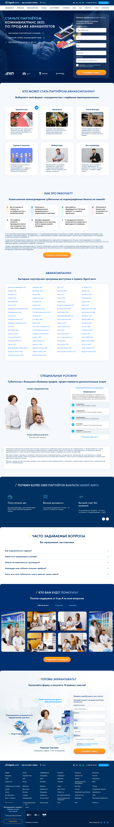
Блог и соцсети (10, 798)
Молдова (8, 775)
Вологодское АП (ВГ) (64, 309)
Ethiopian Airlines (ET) (15, 341)
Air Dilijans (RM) (37, 319)
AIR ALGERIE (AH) (87, 337)
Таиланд (60, 781)
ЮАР (6, 778)
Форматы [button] (20, 8)
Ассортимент (44, 798)
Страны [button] (43, 8)
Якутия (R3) (36, 294)
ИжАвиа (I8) (61, 301)
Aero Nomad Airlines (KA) (40, 330)
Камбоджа (60, 775)
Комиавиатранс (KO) (15, 312)
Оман (59, 786)
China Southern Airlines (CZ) (66, 351)
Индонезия (96, 778)
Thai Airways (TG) (63, 344)
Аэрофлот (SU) (37, 287)
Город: (78, 49)
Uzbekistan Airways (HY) (40, 334)
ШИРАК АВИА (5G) (88, 319)
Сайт (94, 795)
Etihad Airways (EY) (88, 348)
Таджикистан (27, 775)
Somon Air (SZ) (13, 334)
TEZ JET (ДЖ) (86, 326)
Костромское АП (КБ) (89, 309)
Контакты (105, 8)
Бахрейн (43, 781)
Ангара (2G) (36, 305)
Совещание (72, 605)
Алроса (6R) (61, 298)
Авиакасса (43, 795)
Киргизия (95, 773)
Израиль (43, 786)
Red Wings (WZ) (37, 291)
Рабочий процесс (43, 605)
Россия (94, 775)
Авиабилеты (9, 8)
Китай (24, 773)
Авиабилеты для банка (82, 792)
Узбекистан (79, 775)
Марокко (26, 786)
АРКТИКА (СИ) (87, 316)
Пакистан (60, 792)
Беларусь (78, 773)
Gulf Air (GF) (12, 344)
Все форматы (9, 795)
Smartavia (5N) (86, 294)
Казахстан (8, 781)
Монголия (26, 789)
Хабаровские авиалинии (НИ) (18, 309)
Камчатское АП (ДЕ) (88, 312)
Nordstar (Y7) (12, 294)
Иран (41, 778)
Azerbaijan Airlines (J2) (15, 319)
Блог (74, 8)
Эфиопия (60, 778)
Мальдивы (43, 792)
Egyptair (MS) (36, 337)
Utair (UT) (60, 287)
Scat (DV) (11, 326)
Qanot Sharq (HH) (63, 334)
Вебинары (78, 798)
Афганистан (44, 789)
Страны (25, 795)
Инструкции (44, 802)
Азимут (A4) (12, 298)
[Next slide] (107, 518)
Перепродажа (27, 798)
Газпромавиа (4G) (38, 309)
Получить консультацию (57, 255)
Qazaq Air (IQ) (61, 323)
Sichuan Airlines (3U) (39, 355)
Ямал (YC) (60, 294)
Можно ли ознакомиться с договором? (22, 562)
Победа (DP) (12, 291)
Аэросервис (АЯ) (63, 312)
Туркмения (43, 775)
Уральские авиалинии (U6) (17, 287)
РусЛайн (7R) (36, 301)
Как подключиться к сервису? (18, 550)
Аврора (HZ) (86, 301)
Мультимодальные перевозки (63, 798)
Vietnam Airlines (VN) (39, 351)
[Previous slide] (103, 518)
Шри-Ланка (61, 789)
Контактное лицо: (81, 26)
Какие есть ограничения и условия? (21, 556)
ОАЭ (24, 778)
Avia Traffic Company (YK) (41, 326)
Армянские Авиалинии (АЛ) (17, 323)
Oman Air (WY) (86, 344)
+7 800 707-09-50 (91, 2)
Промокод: (79, 57)
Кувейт (7, 789)
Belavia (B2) (36, 323)
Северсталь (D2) (38, 298)
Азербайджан (44, 773)
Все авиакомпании (63, 795)
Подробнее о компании (57, 659)
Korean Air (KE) (37, 344)
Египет (77, 778)
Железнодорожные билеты (29, 803)
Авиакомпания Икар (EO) (65, 316)
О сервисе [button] (66, 8)
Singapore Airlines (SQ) (15, 351)
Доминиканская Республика (80, 782)
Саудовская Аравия (99, 789)
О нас (97, 8)
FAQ (80, 8)
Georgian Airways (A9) (64, 348)
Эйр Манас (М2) (13, 330)
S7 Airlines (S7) (86, 287)
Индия (7, 773)
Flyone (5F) (60, 330)
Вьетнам (78, 786)
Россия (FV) (12, 316)
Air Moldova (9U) (87, 330)
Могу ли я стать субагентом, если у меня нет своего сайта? (32, 574)
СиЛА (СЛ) (85, 305)
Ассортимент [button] (54, 8)
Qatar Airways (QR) (88, 341)
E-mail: (78, 41)
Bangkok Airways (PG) (89, 351)
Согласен (89, 65)
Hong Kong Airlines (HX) (15, 355)
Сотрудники (59, 605)
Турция (77, 789)
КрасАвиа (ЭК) (86, 298)
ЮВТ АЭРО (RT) (13, 301)
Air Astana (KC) (86, 323)
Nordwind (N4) (62, 291)
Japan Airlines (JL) (38, 341)
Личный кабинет (103, 2)
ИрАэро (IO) (86, 291)
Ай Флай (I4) (36, 316)
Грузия (94, 786)
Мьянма (25, 792)
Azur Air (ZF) (12, 305)
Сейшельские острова (12, 786)
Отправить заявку (91, 72)
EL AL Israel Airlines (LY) (65, 337)
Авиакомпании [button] (32, 8)
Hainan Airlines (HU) (63, 326)
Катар (24, 781)
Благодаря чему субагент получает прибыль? (25, 568)
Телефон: (79, 34)
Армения (60, 773)
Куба (93, 781)
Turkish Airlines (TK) (14, 337)
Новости (88, 8)
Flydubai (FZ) (61, 341)
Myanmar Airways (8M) (39, 348)
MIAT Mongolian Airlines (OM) (17, 348)
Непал (7, 792)
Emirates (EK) (86, 334)
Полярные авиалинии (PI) (65, 305)
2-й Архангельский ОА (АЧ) (41, 312)
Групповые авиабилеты (100, 798)
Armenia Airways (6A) (64, 319)
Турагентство (79, 795)
